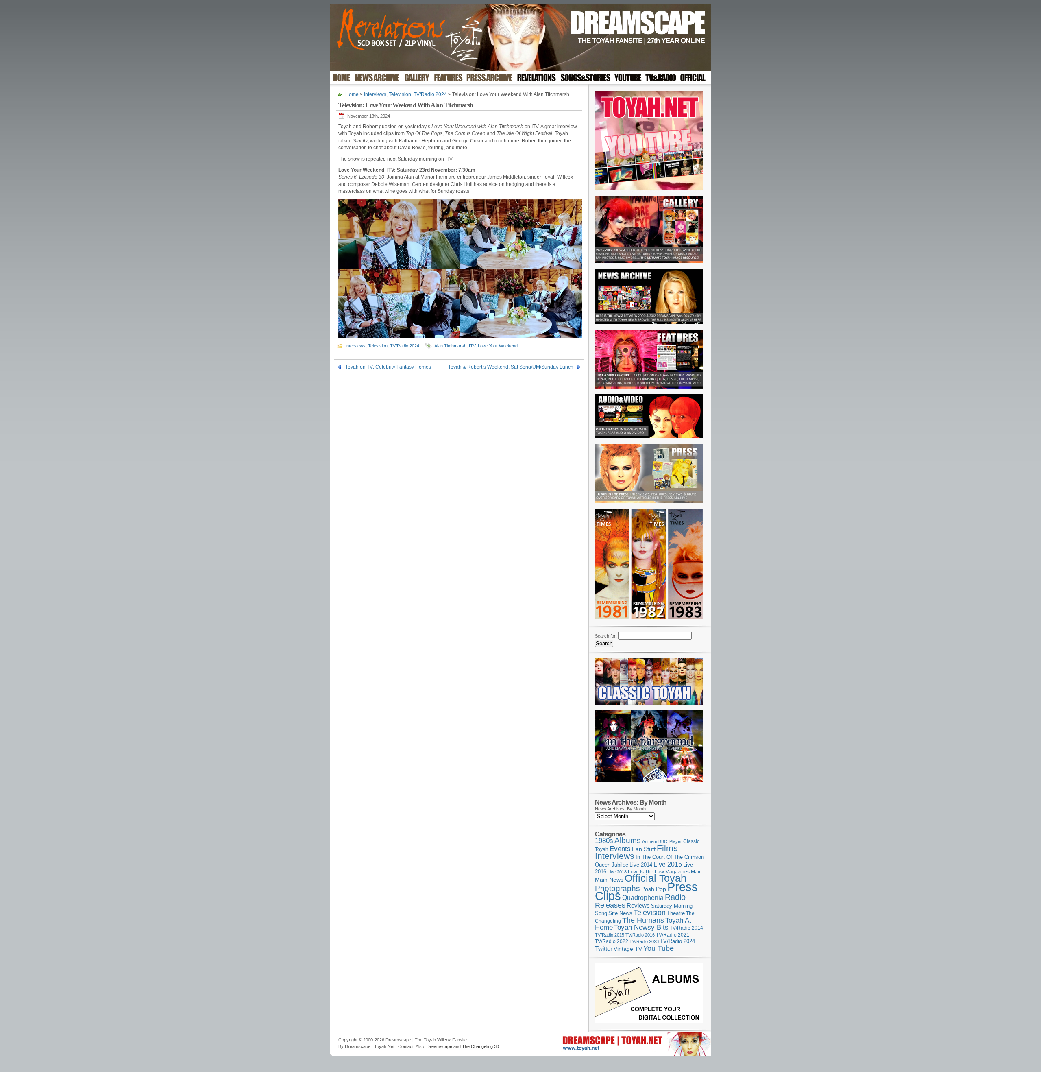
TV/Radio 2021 (672, 934)
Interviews (375, 94)
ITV (472, 345)
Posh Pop (653, 889)
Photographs (617, 888)
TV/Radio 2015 (609, 934)
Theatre (676, 913)
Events (620, 849)
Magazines (677, 872)
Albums (627, 840)
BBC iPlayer (670, 841)
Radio (675, 897)
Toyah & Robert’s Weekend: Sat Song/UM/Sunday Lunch (510, 367)
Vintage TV (628, 949)
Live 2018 (617, 871)
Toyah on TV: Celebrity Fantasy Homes (388, 367)
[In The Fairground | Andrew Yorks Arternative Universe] (649, 784)
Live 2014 (640, 865)
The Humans (643, 920)
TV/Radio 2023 (644, 941)
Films (667, 848)
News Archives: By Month (620, 808)
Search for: (606, 635)
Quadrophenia (643, 897)
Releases (610, 905)
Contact (406, 1046)
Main (696, 872)
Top (701, 1037)
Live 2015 (667, 864)
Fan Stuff (644, 849)
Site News (620, 913)
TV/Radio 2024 (430, 94)
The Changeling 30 (480, 1046)
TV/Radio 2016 (640, 934)
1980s (604, 841)
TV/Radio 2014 (686, 928)
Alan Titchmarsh (450, 345)
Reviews (638, 905)
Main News (609, 879)
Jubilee (620, 865)
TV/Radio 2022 (611, 941)
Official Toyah (655, 878)
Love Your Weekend (498, 345)
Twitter (603, 948)
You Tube (658, 948)
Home (352, 94)
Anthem (649, 841)
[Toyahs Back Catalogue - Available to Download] (649, 1021)
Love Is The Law (646, 872)
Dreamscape (439, 1046)
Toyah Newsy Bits (641, 927)
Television (400, 94)
